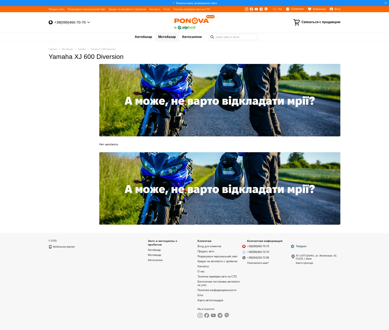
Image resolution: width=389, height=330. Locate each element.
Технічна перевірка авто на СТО (191, 9)
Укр (274, 9)
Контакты (154, 9)
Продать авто (56, 9)
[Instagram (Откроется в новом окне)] (246, 9)
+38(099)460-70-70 (70, 22)
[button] (386, 3)
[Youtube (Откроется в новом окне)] (256, 9)
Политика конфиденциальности (217, 290)
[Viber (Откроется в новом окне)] (266, 9)
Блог (200, 295)
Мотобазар (167, 37)
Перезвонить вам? (258, 263)
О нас (167, 9)
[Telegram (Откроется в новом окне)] (261, 9)
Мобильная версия (63, 246)
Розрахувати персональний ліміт (87, 9)
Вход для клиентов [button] (209, 246)
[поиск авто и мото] (212, 37)
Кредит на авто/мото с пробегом (127, 9)
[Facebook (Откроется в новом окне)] (251, 9)
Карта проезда (304, 263)
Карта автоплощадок (210, 300)
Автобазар (143, 37)
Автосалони (192, 37)
